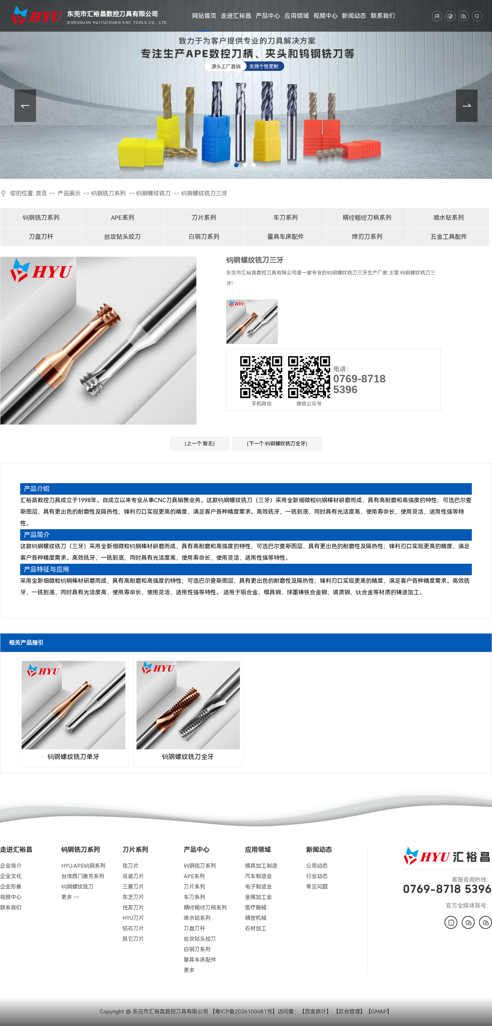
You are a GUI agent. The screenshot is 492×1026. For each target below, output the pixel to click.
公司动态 (317, 866)
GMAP (379, 1011)
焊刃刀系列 (367, 236)
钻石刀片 (133, 928)
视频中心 (325, 15)
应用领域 (297, 15)
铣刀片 (130, 866)
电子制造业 (258, 887)
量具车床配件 (285, 236)
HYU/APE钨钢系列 (83, 866)
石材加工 (256, 928)
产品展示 (69, 193)
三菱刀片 (133, 887)
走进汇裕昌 (236, 15)
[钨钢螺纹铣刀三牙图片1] (252, 322)
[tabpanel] (246, 89)
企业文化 (11, 876)
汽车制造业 (258, 876)
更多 (189, 970)
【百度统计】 (315, 1011)
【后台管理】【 (352, 1011)
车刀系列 (285, 217)
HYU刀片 (133, 918)
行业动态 (317, 876)
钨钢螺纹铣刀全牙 (188, 757)
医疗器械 (256, 907)
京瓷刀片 (133, 876)
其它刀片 (133, 939)
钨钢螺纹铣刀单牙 (73, 757)
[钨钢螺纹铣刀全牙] (188, 705)
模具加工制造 (261, 866)
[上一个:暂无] (200, 443)
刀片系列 (204, 217)
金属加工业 (258, 897)
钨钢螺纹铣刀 (153, 193)
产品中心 (268, 15)
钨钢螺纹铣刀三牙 (204, 193)
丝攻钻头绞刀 (122, 236)
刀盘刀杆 (41, 236)
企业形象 (11, 887)
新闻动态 (354, 15)
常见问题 (317, 887)
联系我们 (383, 15)
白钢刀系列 (204, 236)
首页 (41, 193)
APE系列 (122, 217)
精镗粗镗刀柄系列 (367, 217)
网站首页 (204, 15)
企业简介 (11, 866)
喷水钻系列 (448, 217)
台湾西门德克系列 (82, 876)
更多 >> (70, 897)
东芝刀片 (133, 897)
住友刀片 (133, 907)
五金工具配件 (448, 236)
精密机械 (256, 918)
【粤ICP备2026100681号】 (244, 1011)
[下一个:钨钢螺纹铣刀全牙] (277, 443)
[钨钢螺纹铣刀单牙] (73, 705)
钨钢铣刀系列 (108, 193)
